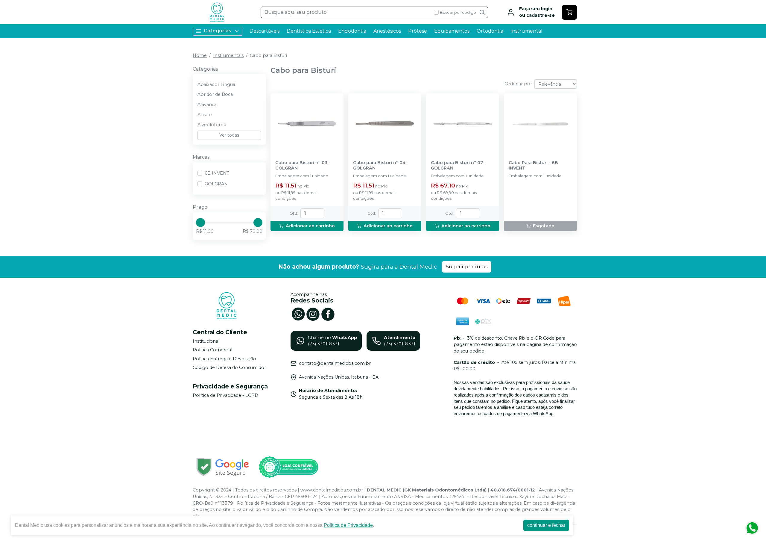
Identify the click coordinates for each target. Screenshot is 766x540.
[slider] (200, 222)
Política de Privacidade (348, 525)
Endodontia (352, 31)
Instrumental (526, 31)
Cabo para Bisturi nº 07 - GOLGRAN (458, 165)
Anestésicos (387, 31)
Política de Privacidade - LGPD (225, 395)
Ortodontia (490, 31)
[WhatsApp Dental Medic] (298, 313)
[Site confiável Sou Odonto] (288, 467)
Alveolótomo (212, 124)
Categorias (217, 31)
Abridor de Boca (215, 94)
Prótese (417, 31)
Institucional (206, 341)
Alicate (204, 114)
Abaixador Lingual (216, 84)
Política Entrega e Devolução (224, 358)
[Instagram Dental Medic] (313, 313)
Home (200, 55)
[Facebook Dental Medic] (327, 313)
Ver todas (229, 135)
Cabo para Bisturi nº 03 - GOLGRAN (302, 165)
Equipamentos (451, 31)
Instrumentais (228, 55)
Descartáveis (264, 31)
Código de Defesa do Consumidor (229, 367)
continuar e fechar (546, 525)
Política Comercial (212, 350)
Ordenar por (518, 84)
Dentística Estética (309, 31)
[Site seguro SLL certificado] (223, 467)
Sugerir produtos (466, 267)
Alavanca (207, 104)
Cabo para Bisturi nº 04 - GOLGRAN (380, 165)
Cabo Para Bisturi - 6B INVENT (533, 165)
